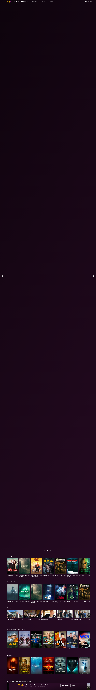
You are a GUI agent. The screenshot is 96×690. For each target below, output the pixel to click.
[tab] (44, 550)
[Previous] (2, 276)
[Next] (93, 276)
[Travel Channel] (9, 2)
